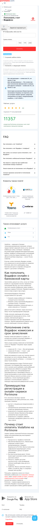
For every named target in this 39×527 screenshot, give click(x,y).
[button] (4, 27)
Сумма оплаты (7, 39)
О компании (5, 509)
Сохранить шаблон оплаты (13, 57)
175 (25, 43)
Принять (9, 523)
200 (29, 43)
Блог (3, 505)
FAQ (21, 509)
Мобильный (7, 7)
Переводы (7, 11)
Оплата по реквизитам (11, 15)
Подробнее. (9, 519)
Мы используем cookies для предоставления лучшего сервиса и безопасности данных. (19, 515)
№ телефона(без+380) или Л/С (12, 31)
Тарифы (22, 505)
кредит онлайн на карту (20, 476)
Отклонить (19, 523)
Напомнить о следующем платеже (15, 65)
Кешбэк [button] (6, 20)
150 (20, 43)
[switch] (3, 57)
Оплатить (19, 48)
